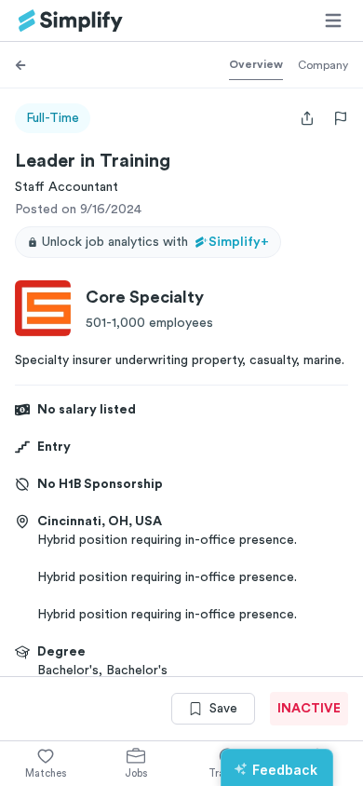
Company (323, 65)
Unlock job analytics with (155, 242)
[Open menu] (333, 20)
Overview (256, 64)
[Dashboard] (71, 21)
